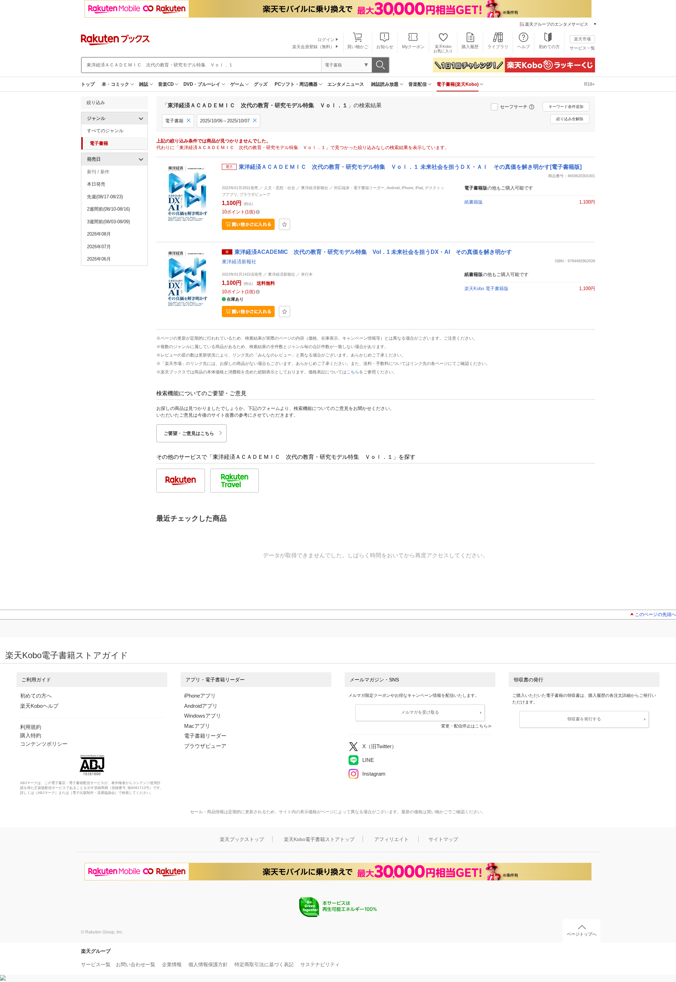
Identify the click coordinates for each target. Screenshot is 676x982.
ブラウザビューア (205, 746)
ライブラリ (497, 46)
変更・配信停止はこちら (464, 726)
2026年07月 (99, 246)
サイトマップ (443, 839)
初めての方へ (36, 696)
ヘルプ (523, 46)
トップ (88, 84)
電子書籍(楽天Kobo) (457, 84)
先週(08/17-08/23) (105, 196)
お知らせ (384, 46)
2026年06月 (99, 259)
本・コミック (115, 84)
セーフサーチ (513, 106)
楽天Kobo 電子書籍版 (486, 288)
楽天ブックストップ (242, 839)
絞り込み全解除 (569, 119)
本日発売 (96, 184)
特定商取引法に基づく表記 (264, 964)
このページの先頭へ (655, 614)
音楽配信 (417, 84)
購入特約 (30, 735)
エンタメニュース (345, 84)
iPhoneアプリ (200, 696)
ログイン (326, 39)
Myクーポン (413, 46)
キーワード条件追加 (566, 106)
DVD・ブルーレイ (201, 84)
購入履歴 (470, 46)
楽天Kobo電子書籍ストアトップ (319, 839)
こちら (352, 372)
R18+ (589, 84)
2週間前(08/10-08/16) (108, 209)
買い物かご (357, 46)
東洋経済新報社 (239, 261)
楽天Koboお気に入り (443, 48)
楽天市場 (582, 39)
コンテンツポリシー (44, 744)
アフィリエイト (391, 839)
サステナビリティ (320, 964)
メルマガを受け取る (420, 712)
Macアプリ (197, 726)
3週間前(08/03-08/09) (108, 221)
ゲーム (237, 84)
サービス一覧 (582, 48)
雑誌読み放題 (385, 84)
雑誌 (143, 84)
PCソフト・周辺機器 (296, 84)
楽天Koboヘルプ (39, 706)
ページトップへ (581, 934)
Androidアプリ (201, 706)
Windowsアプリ (202, 716)
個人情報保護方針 (208, 964)
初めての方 (549, 46)
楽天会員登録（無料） (313, 47)
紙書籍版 (473, 202)
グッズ (261, 84)
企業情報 (172, 964)
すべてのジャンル (105, 130)
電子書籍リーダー (205, 736)
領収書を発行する (584, 719)
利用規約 (30, 727)
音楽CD (166, 84)
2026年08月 (99, 234)
